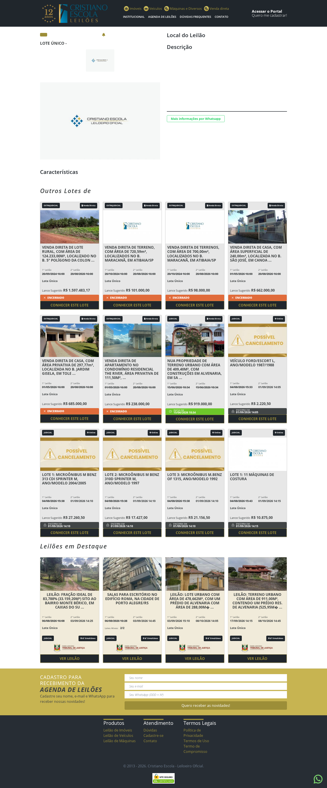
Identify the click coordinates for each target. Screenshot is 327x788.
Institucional (134, 17)
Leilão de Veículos (118, 735)
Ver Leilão (70, 658)
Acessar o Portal (267, 11)
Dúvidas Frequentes (195, 17)
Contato (221, 17)
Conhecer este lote (69, 305)
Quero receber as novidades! (206, 705)
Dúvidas (150, 730)
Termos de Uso (196, 740)
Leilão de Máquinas (119, 740)
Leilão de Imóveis (117, 730)
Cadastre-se (153, 735)
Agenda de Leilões (162, 17)
